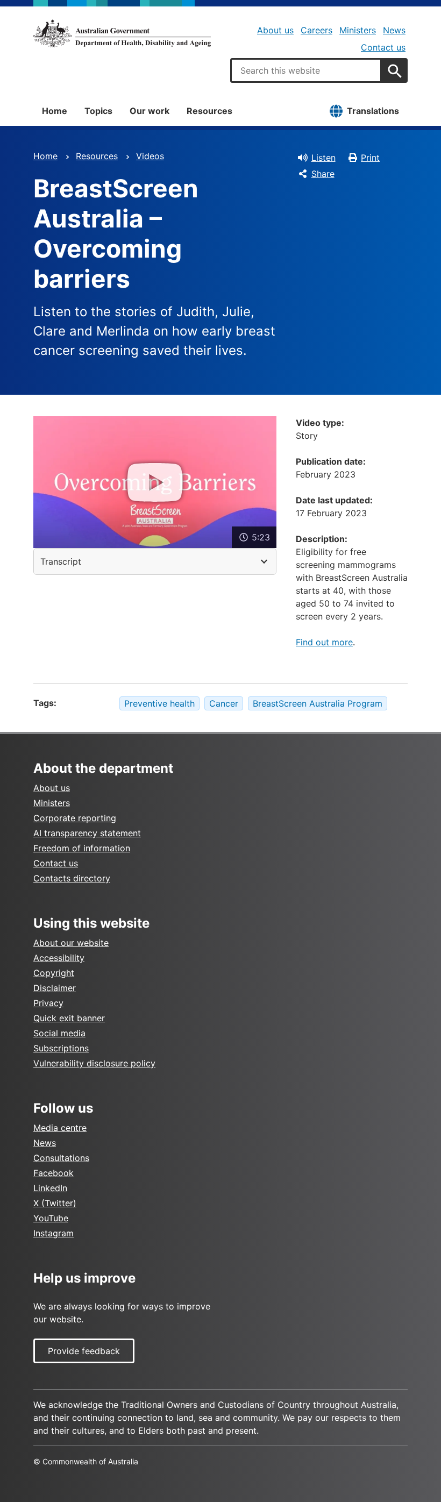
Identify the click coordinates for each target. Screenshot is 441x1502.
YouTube (50, 1218)
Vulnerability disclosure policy (94, 1063)
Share (323, 173)
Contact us (383, 47)
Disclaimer (54, 988)
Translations (373, 110)
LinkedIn (50, 1188)
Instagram (53, 1233)
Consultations (61, 1157)
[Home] (122, 33)
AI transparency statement (87, 833)
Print (370, 157)
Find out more (324, 642)
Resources (209, 110)
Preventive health (159, 703)
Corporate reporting (74, 818)
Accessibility (58, 957)
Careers (316, 30)
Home (54, 110)
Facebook (53, 1173)
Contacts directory (71, 878)
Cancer (223, 703)
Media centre (60, 1127)
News (394, 30)
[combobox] (306, 70)
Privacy (48, 1003)
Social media (59, 1033)
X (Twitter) (54, 1203)
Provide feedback (84, 1351)
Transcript (60, 561)
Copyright (53, 972)
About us (275, 30)
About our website (71, 942)
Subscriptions (61, 1048)
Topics (98, 110)
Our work (149, 110)
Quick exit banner (69, 1018)
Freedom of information (81, 848)
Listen (323, 157)
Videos (150, 156)
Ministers (357, 30)
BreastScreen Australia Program (317, 703)
